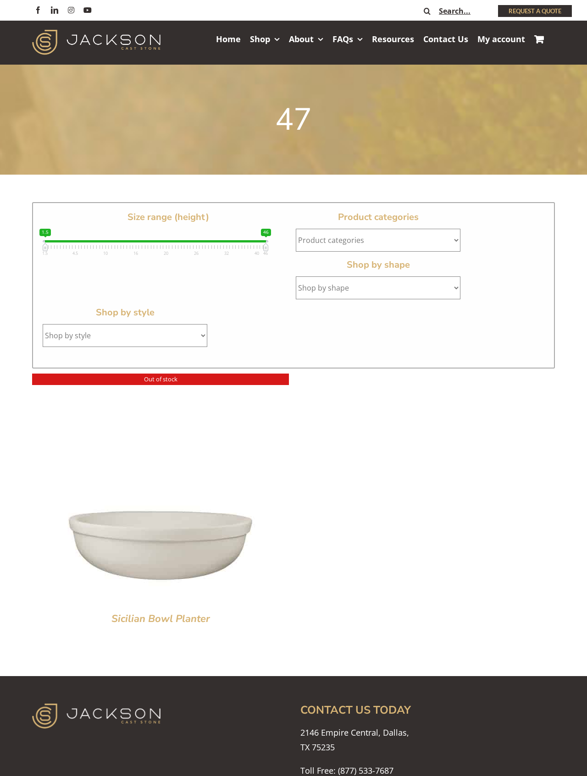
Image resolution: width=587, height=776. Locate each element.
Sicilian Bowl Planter (160, 619)
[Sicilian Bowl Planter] (160, 380)
